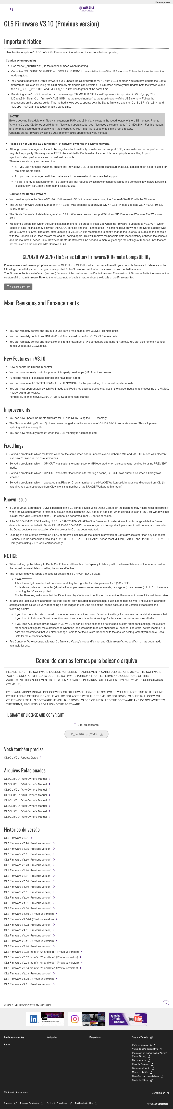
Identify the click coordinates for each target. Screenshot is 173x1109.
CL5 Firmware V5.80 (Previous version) (27, 859)
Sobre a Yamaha (140, 1037)
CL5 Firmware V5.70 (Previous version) (27, 865)
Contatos (8, 1103)
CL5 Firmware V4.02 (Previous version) (27, 924)
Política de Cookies (84, 1103)
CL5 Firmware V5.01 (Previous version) (27, 892)
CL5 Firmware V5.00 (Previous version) (27, 897)
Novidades (52, 1037)
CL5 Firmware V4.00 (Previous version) (27, 935)
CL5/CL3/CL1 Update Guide (21, 757)
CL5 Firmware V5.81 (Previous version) (27, 854)
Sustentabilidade (140, 1080)
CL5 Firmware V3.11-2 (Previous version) (29, 941)
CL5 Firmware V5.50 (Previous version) (27, 881)
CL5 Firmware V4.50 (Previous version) (27, 908)
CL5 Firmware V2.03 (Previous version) (27, 973)
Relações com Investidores (145, 1076)
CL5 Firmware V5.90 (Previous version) (27, 843)
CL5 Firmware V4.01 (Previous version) (27, 930)
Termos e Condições (29, 1103)
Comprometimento (141, 1068)
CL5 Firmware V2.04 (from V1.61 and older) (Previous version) (41, 962)
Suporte (7, 1004)
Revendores (95, 1037)
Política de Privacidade (57, 1103)
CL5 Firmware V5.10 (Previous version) (27, 887)
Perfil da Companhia (142, 1044)
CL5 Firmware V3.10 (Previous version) (27, 946)
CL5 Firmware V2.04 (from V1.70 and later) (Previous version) (41, 968)
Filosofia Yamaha (140, 1064)
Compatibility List (20, 286)
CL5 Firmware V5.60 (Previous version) (27, 870)
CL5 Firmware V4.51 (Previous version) (27, 903)
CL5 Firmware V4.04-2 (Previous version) (29, 919)
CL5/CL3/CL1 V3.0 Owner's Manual (25, 779)
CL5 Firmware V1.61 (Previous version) (27, 984)
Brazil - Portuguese (18, 1092)
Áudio (7, 1044)
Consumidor (158, 1092)
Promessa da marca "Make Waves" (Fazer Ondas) (149, 1054)
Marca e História (140, 1072)
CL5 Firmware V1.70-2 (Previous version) (29, 979)
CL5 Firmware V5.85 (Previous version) (27, 849)
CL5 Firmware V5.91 (16, 838)
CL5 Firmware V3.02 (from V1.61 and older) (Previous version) (41, 952)
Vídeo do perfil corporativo (145, 1048)
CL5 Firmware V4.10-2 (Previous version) (29, 914)
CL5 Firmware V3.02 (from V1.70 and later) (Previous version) (41, 957)
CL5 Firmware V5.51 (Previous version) (27, 876)
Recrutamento (139, 1060)
